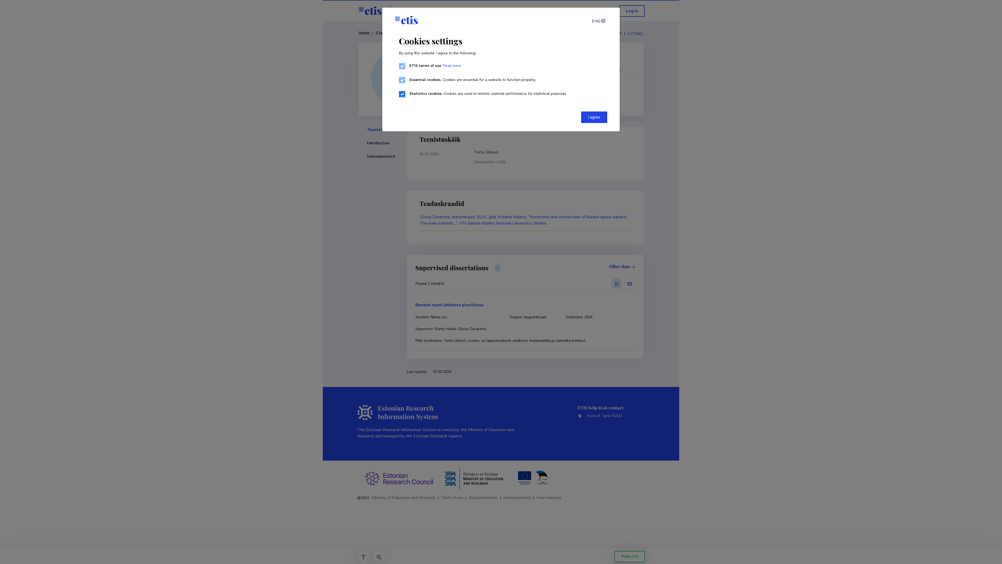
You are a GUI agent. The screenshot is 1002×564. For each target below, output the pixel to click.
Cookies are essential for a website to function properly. (472, 79)
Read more (452, 65)
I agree (594, 117)
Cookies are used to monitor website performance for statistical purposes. (488, 93)
